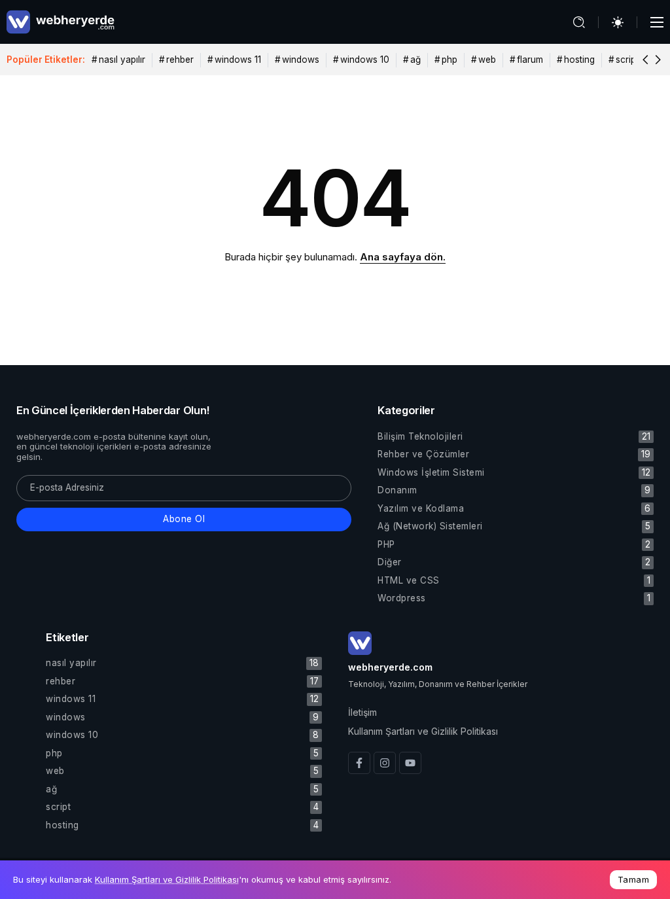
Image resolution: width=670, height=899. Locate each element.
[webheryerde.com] (61, 21)
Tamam (634, 879)
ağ (415, 59)
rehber (180, 59)
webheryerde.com (390, 667)
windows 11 (238, 59)
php (449, 59)
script (627, 59)
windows (300, 59)
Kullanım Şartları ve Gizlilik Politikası (167, 879)
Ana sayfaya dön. (403, 257)
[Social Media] (359, 763)
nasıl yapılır (122, 59)
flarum (530, 59)
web (487, 59)
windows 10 (364, 59)
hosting (579, 59)
